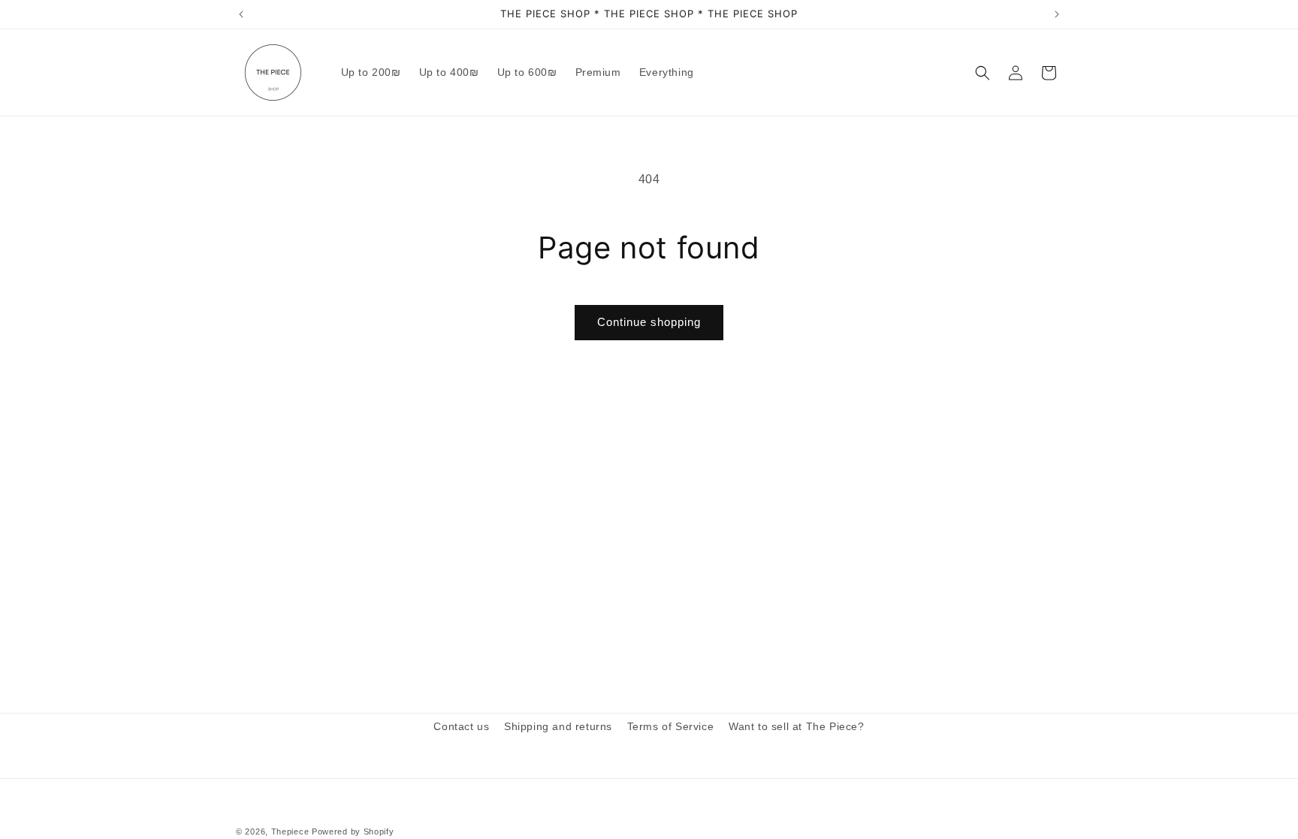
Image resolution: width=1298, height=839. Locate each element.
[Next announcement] (1056, 14)
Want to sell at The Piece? (797, 726)
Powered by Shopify (353, 831)
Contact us (461, 726)
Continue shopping (649, 321)
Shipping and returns (558, 726)
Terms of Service (670, 726)
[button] (982, 72)
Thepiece (290, 831)
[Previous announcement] (241, 14)
